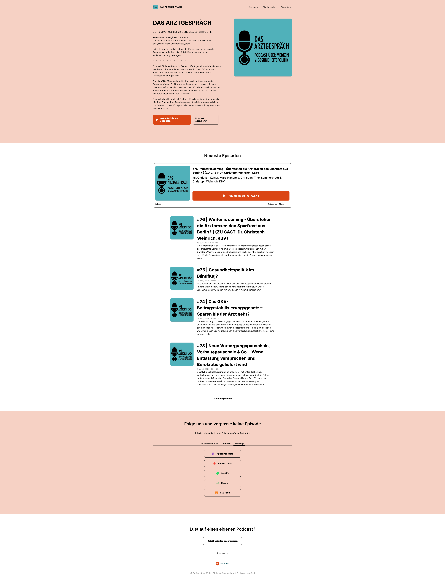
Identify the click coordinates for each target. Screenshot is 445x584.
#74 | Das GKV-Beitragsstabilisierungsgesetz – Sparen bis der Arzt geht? (229, 308)
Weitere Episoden (222, 398)
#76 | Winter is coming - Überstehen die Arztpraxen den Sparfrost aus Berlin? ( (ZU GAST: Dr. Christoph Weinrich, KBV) (234, 229)
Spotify (225, 473)
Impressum (222, 553)
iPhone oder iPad (209, 443)
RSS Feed (225, 492)
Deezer (225, 483)
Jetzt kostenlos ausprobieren (223, 541)
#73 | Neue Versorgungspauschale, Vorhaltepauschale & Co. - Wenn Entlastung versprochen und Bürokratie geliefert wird (233, 355)
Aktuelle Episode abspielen (169, 119)
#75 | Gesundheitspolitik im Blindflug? (225, 273)
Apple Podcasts (225, 454)
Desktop (239, 443)
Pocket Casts (225, 463)
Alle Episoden (269, 7)
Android (226, 443)
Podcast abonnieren (201, 119)
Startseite (253, 7)
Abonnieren (286, 7)
